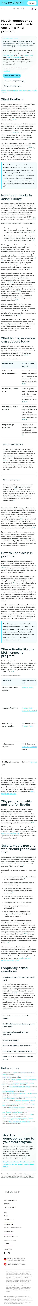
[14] (19, 290)
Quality (34, 90)
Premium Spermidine (29, 747)
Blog (5, 1216)
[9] (33, 218)
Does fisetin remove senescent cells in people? (16, 1017)
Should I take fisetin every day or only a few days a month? (18, 1025)
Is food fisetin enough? (10, 1040)
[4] (27, 354)
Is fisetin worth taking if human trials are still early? (18, 978)
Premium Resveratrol (13, 57)
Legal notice (8, 1224)
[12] (15, 132)
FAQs (5, 1212)
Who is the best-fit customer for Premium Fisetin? (17, 1058)
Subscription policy (11, 1236)
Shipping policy (9, 1231)
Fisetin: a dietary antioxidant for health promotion (19, 1086)
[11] (18, 314)
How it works (9, 90)
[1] (13, 132)
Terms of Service (10, 1240)
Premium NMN (28, 55)
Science (6, 1204)
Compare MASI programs (13, 86)
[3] (17, 132)
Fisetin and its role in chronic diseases (17, 1107)
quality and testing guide (10, 833)
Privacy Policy (9, 1219)
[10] (15, 119)
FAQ (6, 92)
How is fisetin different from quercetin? (16, 1046)
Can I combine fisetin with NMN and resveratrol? (15, 1033)
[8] (17, 290)
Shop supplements (10, 1200)
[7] (24, 419)
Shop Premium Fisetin (12, 76)
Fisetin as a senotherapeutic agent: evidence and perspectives (23, 1079)
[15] (10, 281)
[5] (13, 119)
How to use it (22, 90)
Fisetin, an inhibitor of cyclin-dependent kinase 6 (19, 1121)
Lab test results (10, 1207)
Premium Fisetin (8, 55)
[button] (3, 9)
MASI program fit (28, 90)
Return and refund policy (13, 1228)
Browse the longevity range (14, 81)
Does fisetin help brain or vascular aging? (17, 1051)
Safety (3, 92)
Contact (7, 1243)
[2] (29, 268)
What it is (3, 90)
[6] (16, 290)
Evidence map (15, 90)
